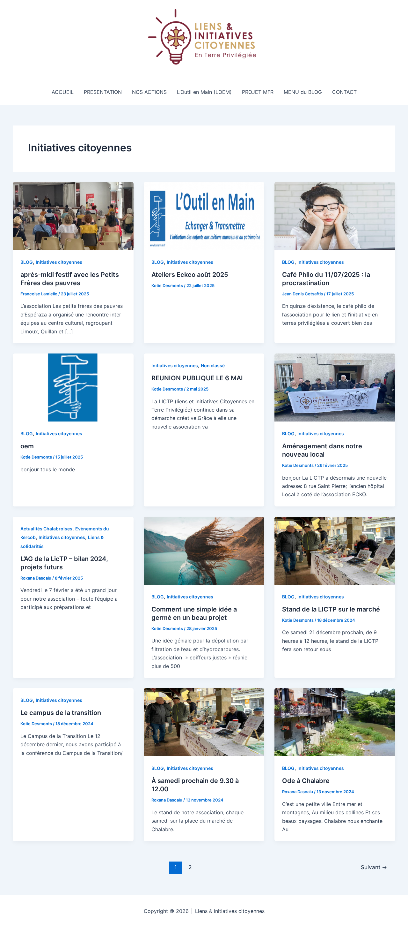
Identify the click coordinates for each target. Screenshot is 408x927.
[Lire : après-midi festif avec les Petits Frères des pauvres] (73, 215)
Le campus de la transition (60, 713)
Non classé (213, 365)
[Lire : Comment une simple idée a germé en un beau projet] (204, 550)
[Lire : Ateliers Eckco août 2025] (204, 215)
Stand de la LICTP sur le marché (331, 609)
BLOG (26, 262)
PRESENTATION (103, 92)
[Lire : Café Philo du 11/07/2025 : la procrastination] (334, 215)
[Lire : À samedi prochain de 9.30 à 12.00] (204, 721)
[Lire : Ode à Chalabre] (334, 721)
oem (27, 446)
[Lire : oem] (73, 387)
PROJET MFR (257, 92)
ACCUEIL (63, 92)
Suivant (374, 867)
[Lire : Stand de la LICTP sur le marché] (334, 550)
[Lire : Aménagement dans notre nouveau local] (334, 387)
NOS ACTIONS (149, 92)
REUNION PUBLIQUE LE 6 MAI (197, 378)
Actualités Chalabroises (46, 528)
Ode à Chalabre (306, 781)
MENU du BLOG (303, 92)
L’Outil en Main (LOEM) (204, 92)
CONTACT (344, 92)
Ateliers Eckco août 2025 (189, 274)
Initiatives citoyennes (59, 262)
